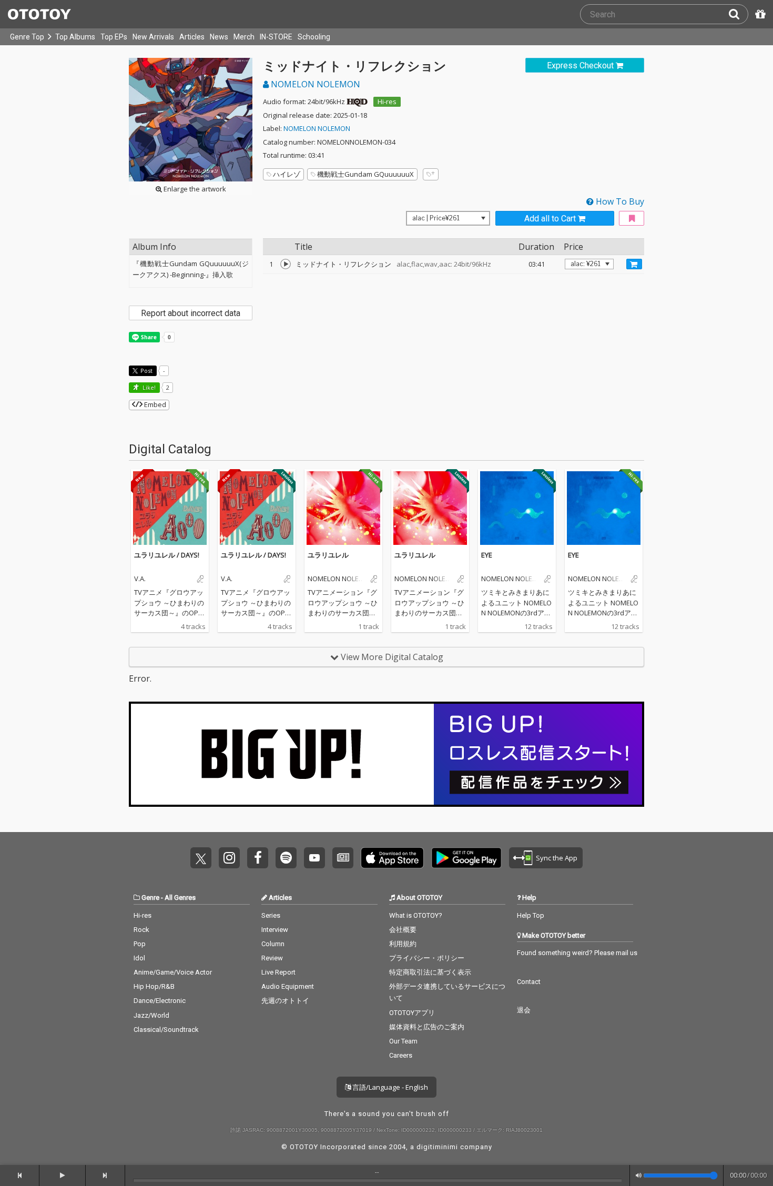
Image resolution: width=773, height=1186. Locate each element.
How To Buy (619, 201)
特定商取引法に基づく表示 (430, 972)
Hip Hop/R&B (154, 986)
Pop (140, 944)
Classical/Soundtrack (166, 1029)
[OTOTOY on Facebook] (257, 857)
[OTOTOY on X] (200, 857)
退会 (524, 1010)
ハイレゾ (286, 174)
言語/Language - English (389, 1087)
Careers (400, 1055)
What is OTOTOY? (415, 915)
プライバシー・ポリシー (426, 958)
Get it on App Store (392, 857)
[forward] (105, 1175)
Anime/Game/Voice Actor (173, 972)
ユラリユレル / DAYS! (166, 555)
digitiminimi (437, 1147)
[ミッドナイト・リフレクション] (285, 264)
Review (272, 958)
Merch (244, 37)
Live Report (278, 972)
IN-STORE (276, 37)
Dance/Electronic (160, 1001)
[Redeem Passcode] (758, 14)
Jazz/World (151, 1015)
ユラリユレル (328, 555)
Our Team (403, 1041)
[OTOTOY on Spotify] (286, 857)
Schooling (314, 37)
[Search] (738, 14)
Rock (141, 930)
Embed (154, 404)
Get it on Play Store (466, 857)
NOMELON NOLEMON (314, 84)
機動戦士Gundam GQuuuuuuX (365, 174)
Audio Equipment (287, 986)
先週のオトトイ (285, 1001)
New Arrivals (153, 37)
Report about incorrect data (190, 313)
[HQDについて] (357, 101)
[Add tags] (431, 174)
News (219, 37)
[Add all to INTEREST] (631, 218)
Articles (192, 37)
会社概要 (402, 930)
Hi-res (387, 101)
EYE (486, 555)
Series (270, 915)
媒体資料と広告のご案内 (426, 1027)
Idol (139, 958)
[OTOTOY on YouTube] (314, 857)
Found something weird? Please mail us (577, 953)
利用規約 (402, 944)
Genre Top (27, 37)
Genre (150, 897)
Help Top (530, 915)
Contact (529, 982)
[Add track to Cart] (634, 264)
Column (272, 944)
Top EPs (113, 37)
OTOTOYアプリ (412, 1013)
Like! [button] (148, 387)
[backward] (19, 1175)
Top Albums (75, 37)
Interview (274, 930)
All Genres (180, 897)
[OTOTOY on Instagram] (229, 857)
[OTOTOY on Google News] (342, 857)
